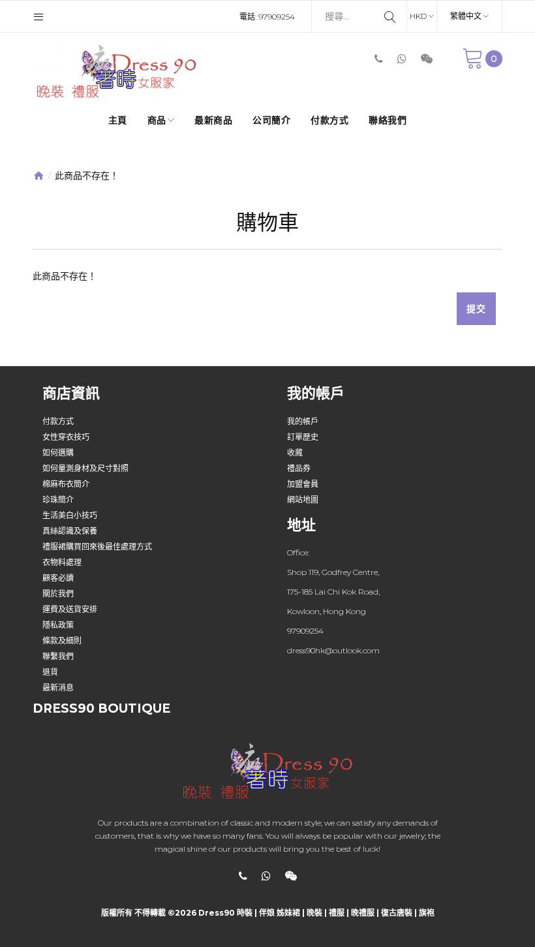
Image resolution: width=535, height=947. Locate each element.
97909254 (276, 17)
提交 (476, 309)
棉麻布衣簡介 (65, 484)
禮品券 (299, 468)
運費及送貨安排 (69, 609)
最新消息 (58, 687)
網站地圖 (302, 500)
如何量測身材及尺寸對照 (85, 468)
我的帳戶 (302, 421)
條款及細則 (62, 640)
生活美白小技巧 (69, 515)
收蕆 (295, 453)
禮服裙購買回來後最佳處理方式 (97, 546)
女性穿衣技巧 (65, 437)
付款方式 (58, 421)
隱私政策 (58, 625)
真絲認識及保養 (69, 531)
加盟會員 (302, 484)
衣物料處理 (62, 562)
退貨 (50, 672)
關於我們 (58, 593)
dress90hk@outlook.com (333, 650)
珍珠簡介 (58, 500)
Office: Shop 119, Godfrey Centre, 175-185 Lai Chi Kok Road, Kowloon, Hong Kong (333, 582)
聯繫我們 (58, 656)
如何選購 (58, 453)
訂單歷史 (302, 437)
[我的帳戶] (38, 16)
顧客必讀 (58, 578)
